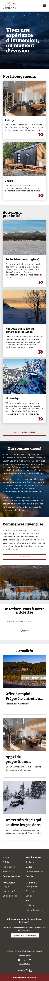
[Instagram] (24, 959)
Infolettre (30, 905)
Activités (6, 862)
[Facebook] (19, 959)
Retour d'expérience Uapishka (36, 910)
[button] (44, 5)
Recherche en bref (11, 876)
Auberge (10, 120)
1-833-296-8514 (24, 964)
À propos (30, 891)
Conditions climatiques (36, 871)
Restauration (8, 871)
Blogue (6, 886)
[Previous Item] (4, 40)
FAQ (28, 900)
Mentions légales (24, 955)
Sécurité (29, 876)
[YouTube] (30, 959)
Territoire (30, 862)
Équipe (29, 895)
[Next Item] (45, 40)
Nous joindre (31, 886)
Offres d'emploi (10, 895)
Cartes (29, 866)
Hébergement (9, 866)
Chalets (9, 180)
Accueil (6, 857)
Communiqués (9, 891)
